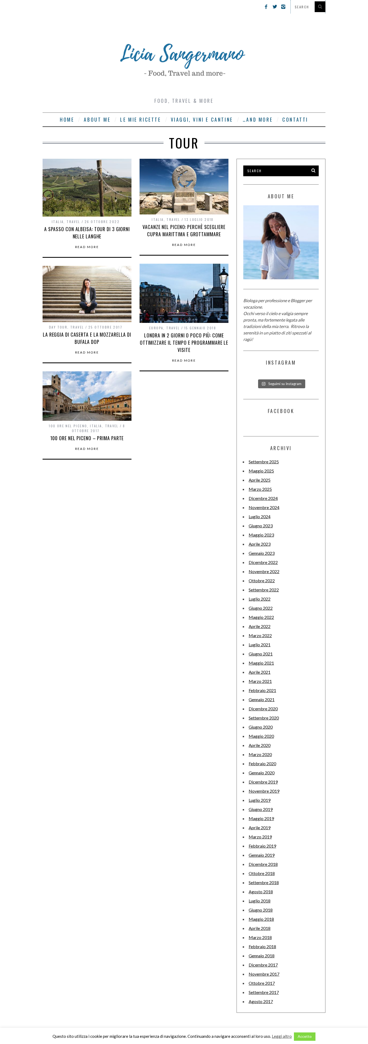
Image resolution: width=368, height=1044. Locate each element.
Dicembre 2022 (263, 562)
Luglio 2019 (259, 800)
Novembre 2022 (264, 571)
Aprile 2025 (259, 479)
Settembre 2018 (264, 882)
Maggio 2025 (261, 470)
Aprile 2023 (259, 543)
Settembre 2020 (264, 717)
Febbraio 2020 (262, 763)
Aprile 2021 (259, 672)
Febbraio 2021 (262, 690)
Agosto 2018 (261, 891)
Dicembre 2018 (263, 864)
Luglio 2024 (259, 516)
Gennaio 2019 (262, 855)
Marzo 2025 (260, 489)
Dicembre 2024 (263, 498)
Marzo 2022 (260, 635)
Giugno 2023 (261, 525)
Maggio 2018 (261, 919)
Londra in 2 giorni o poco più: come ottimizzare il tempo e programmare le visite (184, 342)
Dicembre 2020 (263, 708)
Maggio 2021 (261, 662)
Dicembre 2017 (263, 964)
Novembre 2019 (264, 790)
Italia (58, 221)
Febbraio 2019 (262, 845)
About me (97, 119)
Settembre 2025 (264, 461)
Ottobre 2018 (262, 873)
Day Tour (58, 327)
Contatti (295, 119)
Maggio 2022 (261, 617)
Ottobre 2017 (262, 983)
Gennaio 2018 (262, 955)
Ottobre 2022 (262, 580)
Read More (87, 247)
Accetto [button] (305, 1036)
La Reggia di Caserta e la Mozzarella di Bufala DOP (87, 338)
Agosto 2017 (261, 1001)
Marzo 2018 (260, 937)
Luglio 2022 (259, 598)
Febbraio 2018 (262, 946)
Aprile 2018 (259, 928)
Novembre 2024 (264, 507)
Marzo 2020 (260, 754)
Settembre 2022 (264, 589)
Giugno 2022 (261, 608)
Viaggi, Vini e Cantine (202, 119)
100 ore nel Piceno (68, 426)
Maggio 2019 (261, 818)
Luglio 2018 (259, 900)
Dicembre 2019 (263, 781)
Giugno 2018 (261, 909)
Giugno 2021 (261, 653)
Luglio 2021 (259, 644)
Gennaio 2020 (262, 772)
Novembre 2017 (264, 973)
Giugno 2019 (261, 809)
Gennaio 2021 (262, 699)
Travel (73, 221)
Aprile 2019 (259, 827)
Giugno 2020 (261, 726)
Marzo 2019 (260, 836)
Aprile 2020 (259, 745)
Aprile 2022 (259, 626)
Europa (156, 328)
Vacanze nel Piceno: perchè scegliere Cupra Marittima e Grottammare (184, 230)
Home (67, 119)
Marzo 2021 (260, 681)
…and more (258, 119)
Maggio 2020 (261, 736)
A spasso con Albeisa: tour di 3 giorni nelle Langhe (87, 232)
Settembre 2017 (264, 992)
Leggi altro (282, 1036)
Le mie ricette (140, 119)
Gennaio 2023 (262, 553)
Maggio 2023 (261, 534)
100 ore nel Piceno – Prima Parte (87, 438)
